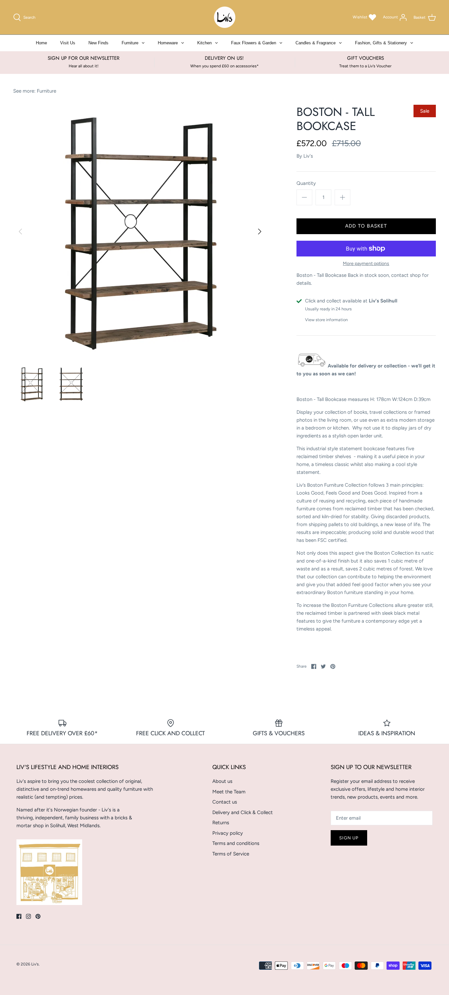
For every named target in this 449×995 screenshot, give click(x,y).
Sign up (349, 837)
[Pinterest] (37, 916)
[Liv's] (224, 17)
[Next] (259, 231)
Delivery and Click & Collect (242, 812)
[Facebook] (18, 916)
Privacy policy (227, 833)
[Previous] (20, 231)
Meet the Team (229, 792)
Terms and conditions (235, 843)
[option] (140, 231)
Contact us (224, 802)
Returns (220, 823)
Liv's (308, 156)
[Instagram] (28, 916)
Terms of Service (230, 854)
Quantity (306, 183)
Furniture (46, 91)
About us (222, 781)
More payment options (366, 263)
